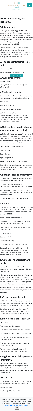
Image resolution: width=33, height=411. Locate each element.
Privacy (16, 396)
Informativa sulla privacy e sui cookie (16, 405)
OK (17, 408)
